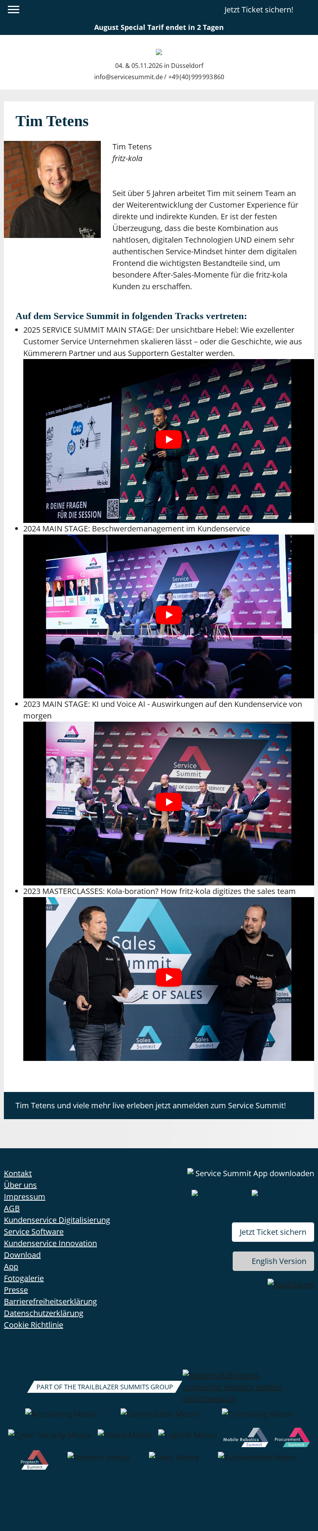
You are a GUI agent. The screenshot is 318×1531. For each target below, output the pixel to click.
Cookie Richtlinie (33, 1324)
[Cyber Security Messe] (49, 1439)
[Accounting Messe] (61, 1418)
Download (22, 1255)
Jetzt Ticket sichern (273, 1232)
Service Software (34, 1231)
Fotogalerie (24, 1278)
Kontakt (18, 1173)
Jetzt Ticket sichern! (259, 9)
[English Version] (307, 9)
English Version (279, 1261)
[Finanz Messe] (125, 1439)
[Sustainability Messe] (257, 1461)
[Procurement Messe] (292, 1439)
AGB (12, 1208)
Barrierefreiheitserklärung (50, 1301)
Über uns (20, 1185)
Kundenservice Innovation (50, 1243)
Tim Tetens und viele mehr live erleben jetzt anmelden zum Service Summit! (151, 1105)
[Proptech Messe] (34, 1461)
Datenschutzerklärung (43, 1313)
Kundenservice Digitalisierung (57, 1220)
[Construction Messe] (159, 1418)
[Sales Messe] (174, 1461)
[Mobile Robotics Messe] (245, 1439)
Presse (16, 1290)
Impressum (24, 1196)
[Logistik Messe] (187, 1439)
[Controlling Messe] (257, 1418)
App (11, 1266)
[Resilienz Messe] (99, 1461)
